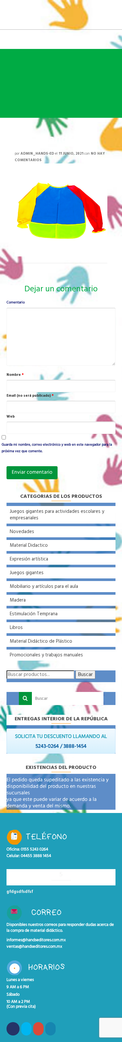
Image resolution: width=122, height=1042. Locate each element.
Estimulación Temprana (34, 614)
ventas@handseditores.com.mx (34, 946)
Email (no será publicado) (30, 396)
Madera (18, 600)
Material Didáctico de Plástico (41, 641)
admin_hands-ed (37, 154)
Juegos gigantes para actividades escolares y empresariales (57, 515)
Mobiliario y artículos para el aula (44, 586)
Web (11, 417)
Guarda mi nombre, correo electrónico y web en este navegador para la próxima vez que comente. (57, 448)
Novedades (22, 532)
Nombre (15, 375)
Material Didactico (29, 545)
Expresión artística (29, 559)
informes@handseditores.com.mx (36, 940)
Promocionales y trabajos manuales (46, 655)
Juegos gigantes (27, 573)
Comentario (16, 302)
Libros (16, 628)
